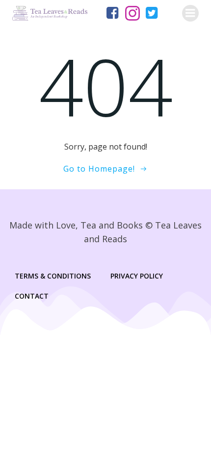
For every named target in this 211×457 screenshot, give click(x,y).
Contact (32, 296)
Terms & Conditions (53, 275)
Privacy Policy (136, 275)
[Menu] (190, 13)
